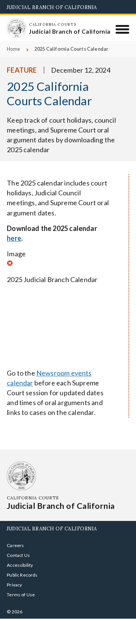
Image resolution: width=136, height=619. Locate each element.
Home (13, 49)
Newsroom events (64, 373)
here (14, 238)
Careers (15, 545)
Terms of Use (21, 594)
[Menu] (122, 29)
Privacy (14, 585)
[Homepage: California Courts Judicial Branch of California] (16, 28)
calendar (20, 383)
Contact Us (18, 555)
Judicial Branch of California (52, 7)
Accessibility (20, 565)
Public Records (22, 575)
